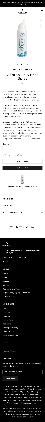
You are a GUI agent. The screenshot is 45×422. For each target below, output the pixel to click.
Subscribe (10, 378)
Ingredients (8, 199)
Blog (4, 347)
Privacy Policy (8, 331)
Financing (7, 312)
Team (5, 277)
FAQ (4, 309)
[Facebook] (3, 261)
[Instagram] (8, 261)
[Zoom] (40, 20)
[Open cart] (42, 11)
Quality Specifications (13, 212)
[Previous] (17, 64)
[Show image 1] (21, 64)
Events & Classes (9, 351)
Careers (6, 281)
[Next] (27, 64)
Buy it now (22, 168)
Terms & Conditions (11, 335)
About (5, 274)
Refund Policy (8, 296)
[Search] (38, 11)
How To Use (8, 205)
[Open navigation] (3, 11)
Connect (6, 285)
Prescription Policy (10, 328)
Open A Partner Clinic (11, 289)
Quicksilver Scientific (22, 70)
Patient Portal (8, 320)
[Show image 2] (23, 64)
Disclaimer (7, 324)
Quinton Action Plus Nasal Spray (23, 186)
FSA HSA (6, 316)
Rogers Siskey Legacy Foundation (16, 293)
